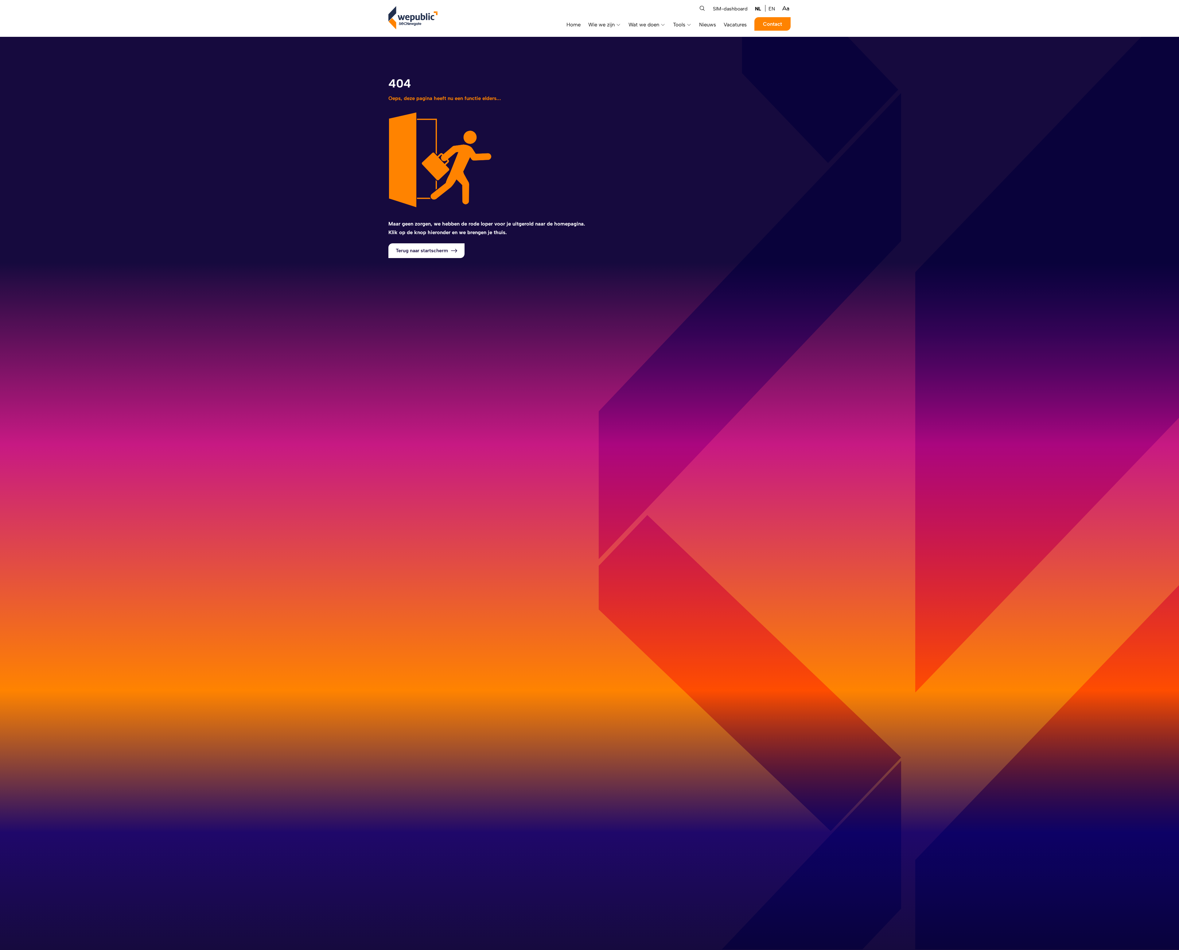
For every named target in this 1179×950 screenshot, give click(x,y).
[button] (702, 8)
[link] (758, 8)
